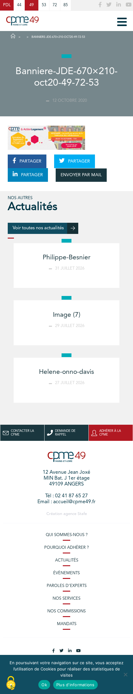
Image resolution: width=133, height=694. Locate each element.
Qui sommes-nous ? (67, 535)
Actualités (66, 560)
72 (55, 5)
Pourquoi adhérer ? (66, 548)
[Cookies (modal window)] (11, 683)
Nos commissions (66, 611)
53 (44, 5)
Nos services (66, 599)
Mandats (66, 624)
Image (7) (66, 315)
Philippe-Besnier (66, 257)
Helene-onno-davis (66, 372)
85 (65, 5)
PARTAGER (29, 161)
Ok (44, 684)
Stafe (82, 514)
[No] (125, 674)
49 (31, 5)
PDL (7, 5)
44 (19, 5)
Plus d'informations (75, 684)
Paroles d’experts (67, 586)
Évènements (66, 573)
